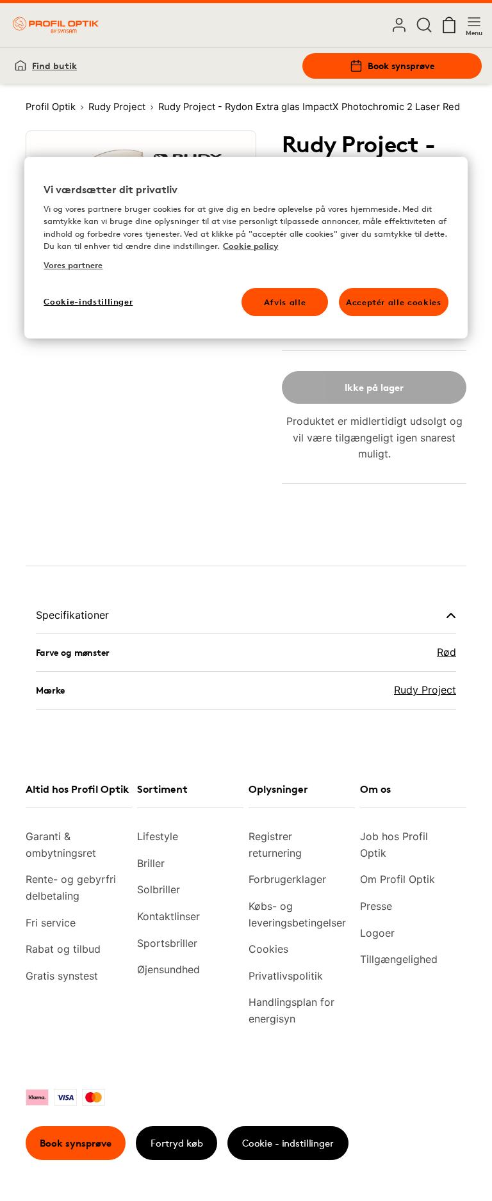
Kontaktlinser (168, 916)
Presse (376, 906)
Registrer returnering (275, 844)
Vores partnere (73, 265)
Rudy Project (425, 689)
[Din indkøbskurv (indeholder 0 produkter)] (449, 25)
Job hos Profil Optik (394, 844)
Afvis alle (285, 302)
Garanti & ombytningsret (61, 844)
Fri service (51, 922)
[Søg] (424, 25)
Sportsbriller (167, 943)
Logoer (377, 933)
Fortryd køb (177, 1143)
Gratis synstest (62, 975)
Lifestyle (157, 836)
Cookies (268, 949)
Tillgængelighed (399, 959)
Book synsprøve (401, 65)
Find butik (54, 65)
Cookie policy (250, 246)
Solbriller (158, 889)
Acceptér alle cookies (393, 302)
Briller (151, 863)
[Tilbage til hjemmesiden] (56, 25)
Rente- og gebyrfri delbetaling (71, 887)
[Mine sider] (399, 25)
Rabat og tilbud (63, 949)
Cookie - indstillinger (288, 1143)
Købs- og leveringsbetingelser (297, 914)
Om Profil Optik (397, 879)
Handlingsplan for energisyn (291, 1010)
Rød (446, 652)
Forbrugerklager (287, 879)
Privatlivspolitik (286, 975)
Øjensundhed (168, 969)
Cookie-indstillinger (88, 301)
